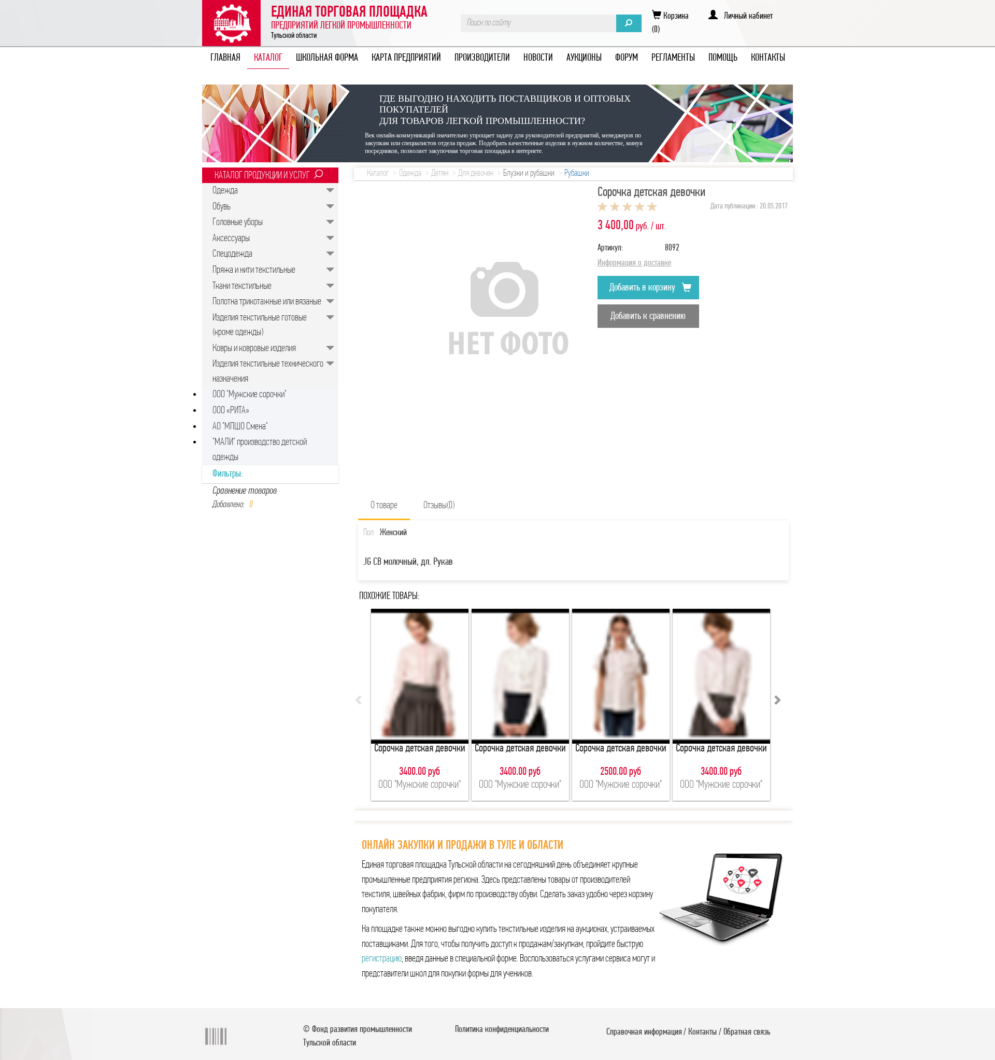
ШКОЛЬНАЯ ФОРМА (327, 58)
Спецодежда (232, 254)
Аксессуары (231, 238)
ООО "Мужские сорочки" (249, 394)
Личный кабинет (745, 16)
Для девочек (475, 173)
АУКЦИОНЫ (584, 58)
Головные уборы (237, 222)
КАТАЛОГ (268, 58)
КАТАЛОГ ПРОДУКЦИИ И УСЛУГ (262, 176)
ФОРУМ (626, 58)
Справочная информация (644, 1032)
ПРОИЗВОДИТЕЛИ (482, 58)
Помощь (722, 58)
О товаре (384, 505)
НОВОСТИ (538, 58)
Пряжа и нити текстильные (253, 270)
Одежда (225, 191)
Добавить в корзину (643, 288)
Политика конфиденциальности (502, 1030)
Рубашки (576, 173)
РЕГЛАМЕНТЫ (673, 58)
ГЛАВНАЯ (225, 58)
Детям (439, 173)
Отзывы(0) (438, 505)
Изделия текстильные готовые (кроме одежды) (259, 325)
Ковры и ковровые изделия (254, 348)
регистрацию (382, 959)
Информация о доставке (634, 263)
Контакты (702, 1032)
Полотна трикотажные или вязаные (266, 302)
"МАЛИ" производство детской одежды (259, 450)
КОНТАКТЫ (768, 58)
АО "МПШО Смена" (240, 427)
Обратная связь (746, 1032)
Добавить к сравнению (648, 316)
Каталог (378, 173)
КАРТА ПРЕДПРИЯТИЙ (406, 58)
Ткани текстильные (242, 286)
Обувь (221, 207)
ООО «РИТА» (230, 411)
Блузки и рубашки (529, 173)
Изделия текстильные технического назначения (267, 371)
